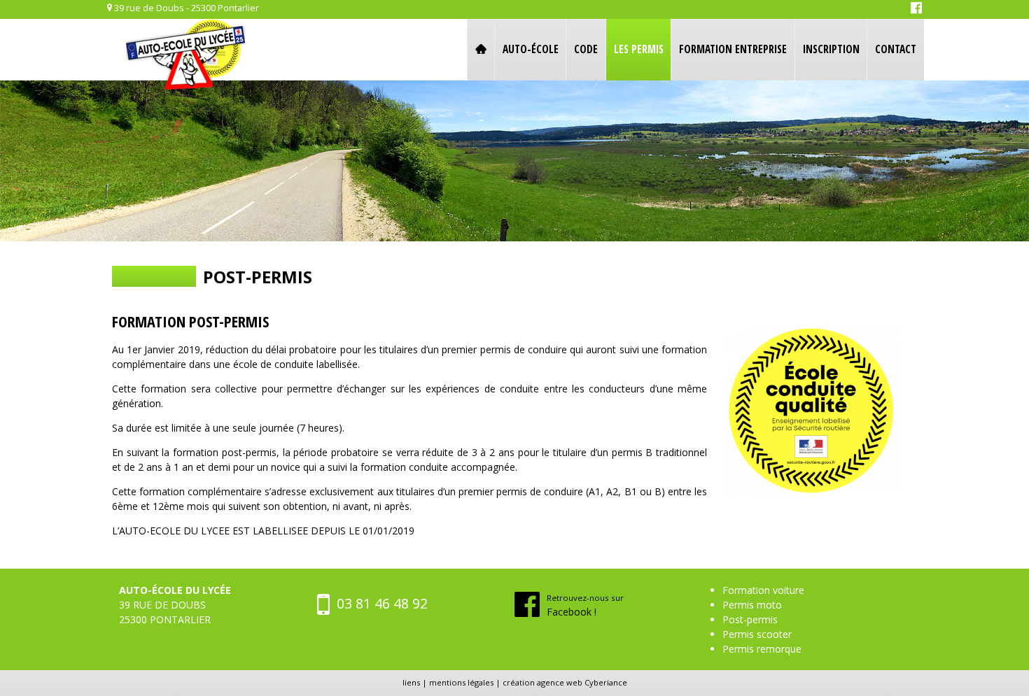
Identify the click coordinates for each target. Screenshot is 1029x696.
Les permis (639, 49)
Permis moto (752, 604)
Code (586, 49)
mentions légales (461, 682)
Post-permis (750, 619)
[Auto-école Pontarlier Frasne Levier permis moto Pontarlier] (185, 56)
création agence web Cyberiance (565, 682)
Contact (895, 49)
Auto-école (531, 49)
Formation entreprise (733, 49)
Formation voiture (763, 590)
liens (411, 682)
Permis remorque (762, 648)
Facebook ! (585, 605)
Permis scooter (757, 634)
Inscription (831, 49)
